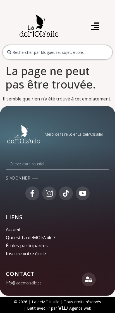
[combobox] (57, 52)
